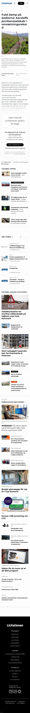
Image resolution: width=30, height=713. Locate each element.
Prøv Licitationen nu (15, 144)
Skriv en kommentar (21, 162)
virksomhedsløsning (20, 153)
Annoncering (15, 640)
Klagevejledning (15, 660)
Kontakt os (15, 673)
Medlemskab (15, 637)
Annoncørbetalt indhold (15, 662)
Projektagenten (15, 643)
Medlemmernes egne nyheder (13, 402)
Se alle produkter (15, 646)
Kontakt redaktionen (15, 671)
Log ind (22, 148)
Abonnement (15, 634)
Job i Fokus (6, 237)
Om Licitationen (15, 679)
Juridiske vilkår (15, 657)
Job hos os (15, 676)
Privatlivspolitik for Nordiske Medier (15, 654)
